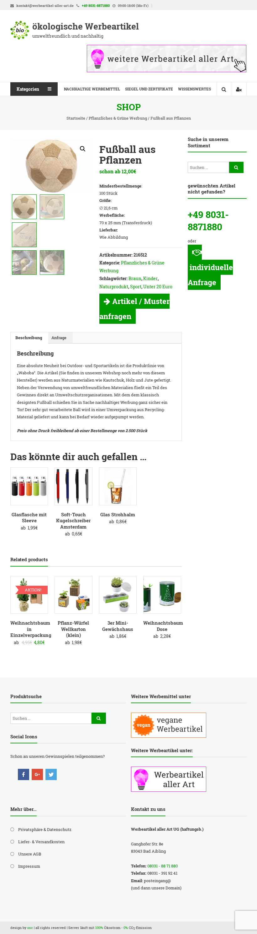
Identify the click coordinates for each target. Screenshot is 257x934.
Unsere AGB (29, 854)
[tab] (28, 338)
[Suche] (236, 167)
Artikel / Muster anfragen (134, 308)
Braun (134, 278)
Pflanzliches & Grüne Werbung (118, 118)
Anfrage (58, 337)
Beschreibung (28, 337)
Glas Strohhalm (117, 514)
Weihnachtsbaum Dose (163, 626)
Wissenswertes (194, 88)
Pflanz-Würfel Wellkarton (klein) (73, 629)
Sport (135, 287)
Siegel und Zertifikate (149, 88)
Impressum (29, 866)
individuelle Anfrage (210, 274)
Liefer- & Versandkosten (41, 841)
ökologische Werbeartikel (85, 26)
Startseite (75, 118)
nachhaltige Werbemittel (92, 88)
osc (30, 927)
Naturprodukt (113, 287)
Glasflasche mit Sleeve (29, 517)
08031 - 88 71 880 (162, 866)
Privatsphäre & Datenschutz (44, 829)
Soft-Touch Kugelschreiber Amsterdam (73, 520)
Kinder (150, 278)
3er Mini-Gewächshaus (117, 626)
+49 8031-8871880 (96, 5)
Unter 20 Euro (157, 287)
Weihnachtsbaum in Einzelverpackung (30, 629)
